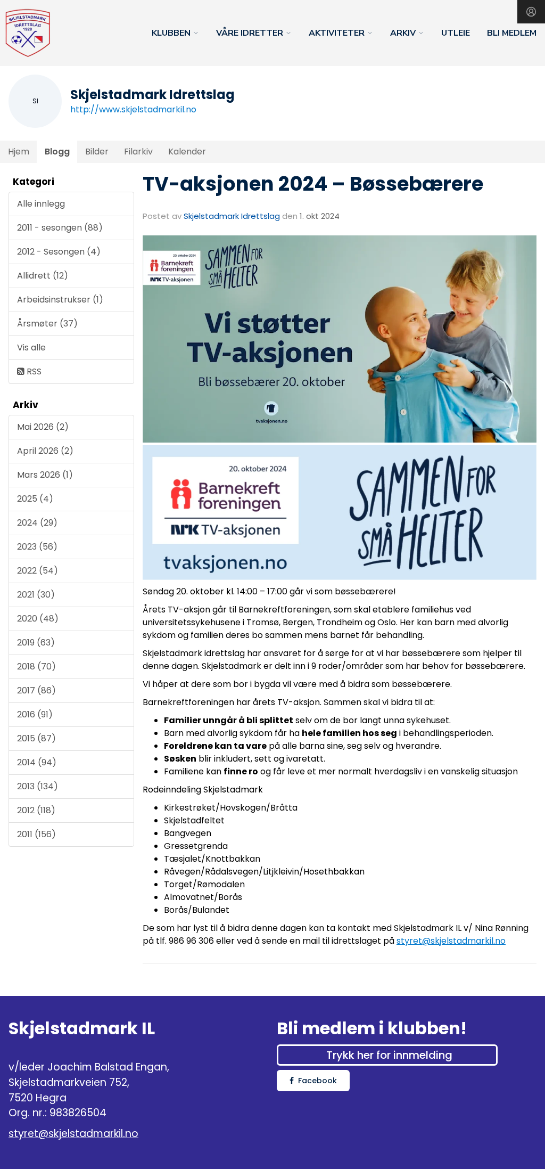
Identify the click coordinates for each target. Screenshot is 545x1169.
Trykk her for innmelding (389, 1055)
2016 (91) (35, 714)
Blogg (57, 151)
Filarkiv (138, 151)
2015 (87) (36, 738)
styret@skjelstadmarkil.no (451, 941)
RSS (33, 371)
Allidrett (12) (42, 275)
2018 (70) (36, 666)
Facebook (317, 1080)
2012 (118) (36, 810)
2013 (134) (37, 786)
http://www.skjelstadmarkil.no (133, 109)
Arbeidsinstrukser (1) (60, 299)
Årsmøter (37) (47, 323)
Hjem (18, 151)
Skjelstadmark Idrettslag (232, 216)
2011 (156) (36, 834)
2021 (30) (36, 594)
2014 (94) (36, 762)
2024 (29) (37, 523)
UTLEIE (455, 33)
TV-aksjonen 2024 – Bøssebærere (313, 184)
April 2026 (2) (45, 451)
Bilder (97, 151)
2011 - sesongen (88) (60, 228)
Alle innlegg (41, 204)
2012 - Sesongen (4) (59, 252)
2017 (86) (36, 690)
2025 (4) (35, 499)
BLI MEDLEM (511, 33)
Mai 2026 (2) (43, 427)
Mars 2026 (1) (45, 475)
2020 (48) (38, 618)
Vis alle (31, 347)
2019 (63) (36, 642)
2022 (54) (37, 571)
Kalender (187, 151)
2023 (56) (37, 547)
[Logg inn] (531, 11)
